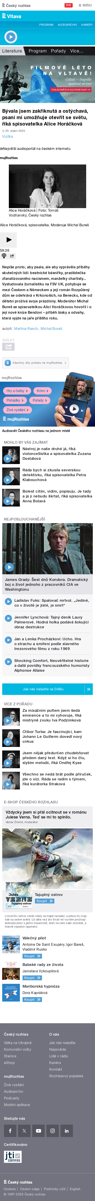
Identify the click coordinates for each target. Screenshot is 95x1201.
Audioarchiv (67, 24)
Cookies (10, 1189)
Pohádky (13, 400)
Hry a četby (15, 391)
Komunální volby (17, 1049)
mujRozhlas (12, 378)
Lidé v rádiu (58, 1056)
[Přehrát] (8, 240)
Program (46, 24)
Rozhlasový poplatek (66, 1076)
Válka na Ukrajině (18, 1043)
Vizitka (7, 136)
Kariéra (55, 1063)
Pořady (58, 51)
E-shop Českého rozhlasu (31, 802)
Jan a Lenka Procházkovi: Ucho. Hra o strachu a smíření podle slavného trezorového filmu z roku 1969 (47, 644)
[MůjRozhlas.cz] (9, 158)
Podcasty (11, 1098)
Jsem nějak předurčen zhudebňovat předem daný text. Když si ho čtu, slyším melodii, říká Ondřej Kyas (56, 758)
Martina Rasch (26, 329)
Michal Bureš (51, 329)
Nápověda (57, 1049)
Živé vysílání (16, 410)
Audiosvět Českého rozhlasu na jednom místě (36, 431)
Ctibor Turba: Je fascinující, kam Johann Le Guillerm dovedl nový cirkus (52, 736)
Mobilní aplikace (17, 1105)
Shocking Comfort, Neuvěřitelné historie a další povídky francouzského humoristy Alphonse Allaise (52, 665)
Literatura (12, 51)
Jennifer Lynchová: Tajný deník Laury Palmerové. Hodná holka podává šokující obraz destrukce (51, 622)
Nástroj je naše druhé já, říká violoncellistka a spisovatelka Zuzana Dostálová (57, 454)
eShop (9, 1063)
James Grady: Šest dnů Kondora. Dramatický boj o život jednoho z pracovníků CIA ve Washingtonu (46, 584)
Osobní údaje (30, 1189)
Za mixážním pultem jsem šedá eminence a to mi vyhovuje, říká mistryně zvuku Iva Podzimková (52, 715)
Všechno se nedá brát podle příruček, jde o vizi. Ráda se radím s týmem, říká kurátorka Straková (57, 779)
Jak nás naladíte (62, 1043)
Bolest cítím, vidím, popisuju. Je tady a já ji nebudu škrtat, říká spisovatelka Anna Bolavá (57, 496)
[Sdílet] (12, 256)
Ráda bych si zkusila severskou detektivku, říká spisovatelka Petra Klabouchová (54, 475)
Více (77, 51)
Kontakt (55, 1069)
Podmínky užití (55, 1189)
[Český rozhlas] (16, 5)
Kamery (87, 24)
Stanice (10, 1056)
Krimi (41, 391)
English (75, 1189)
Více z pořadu (18, 704)
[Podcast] (4, 256)
